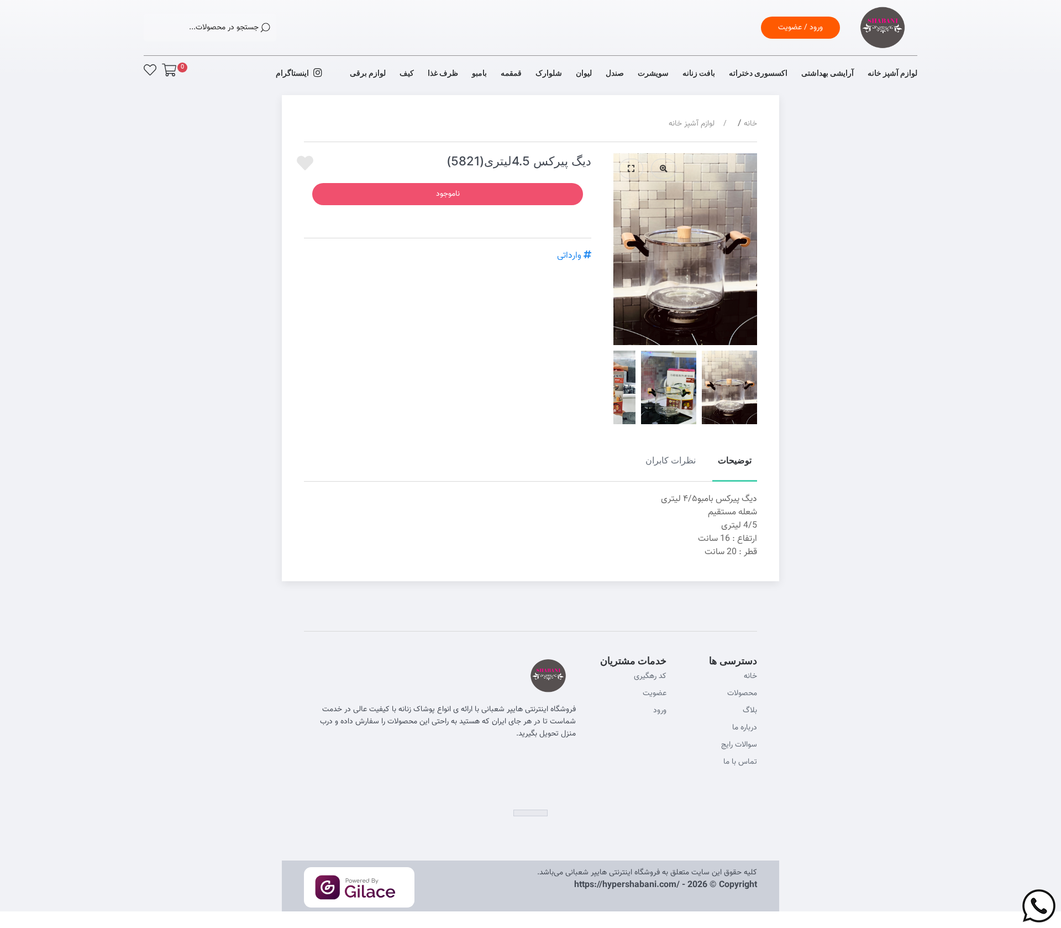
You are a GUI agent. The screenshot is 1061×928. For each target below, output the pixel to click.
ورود (659, 711)
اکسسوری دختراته (758, 72)
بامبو (479, 72)
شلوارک (548, 72)
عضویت (654, 693)
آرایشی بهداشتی (827, 72)
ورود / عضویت (800, 28)
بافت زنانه (698, 72)
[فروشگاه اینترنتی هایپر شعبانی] (882, 41)
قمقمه (511, 72)
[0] (169, 70)
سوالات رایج (739, 745)
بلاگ (750, 711)
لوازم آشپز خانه (892, 72)
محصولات (742, 693)
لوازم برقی (368, 72)
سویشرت (653, 72)
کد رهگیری (650, 676)
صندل (615, 72)
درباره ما (744, 728)
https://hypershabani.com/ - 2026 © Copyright (665, 885)
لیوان (584, 72)
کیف (407, 72)
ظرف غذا (443, 72)
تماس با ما (740, 762)
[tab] (734, 466)
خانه (750, 124)
